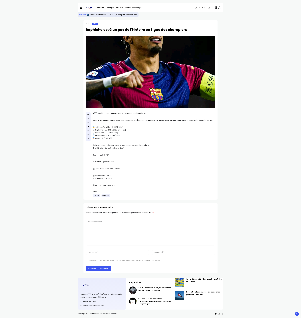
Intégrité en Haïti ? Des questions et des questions (110, 15)
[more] (88, 139)
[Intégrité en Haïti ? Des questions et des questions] (88, 15)
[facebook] (88, 114)
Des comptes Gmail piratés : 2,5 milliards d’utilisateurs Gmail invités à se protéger (154, 301)
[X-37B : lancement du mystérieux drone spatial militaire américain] (133, 290)
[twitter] (88, 118)
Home (88, 24)
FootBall (96, 196)
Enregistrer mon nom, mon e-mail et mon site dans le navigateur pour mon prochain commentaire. (124, 260)
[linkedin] (88, 130)
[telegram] (88, 126)
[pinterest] (88, 122)
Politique (82, 15)
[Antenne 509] (89, 7)
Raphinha (105, 196)
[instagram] (222, 314)
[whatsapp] (88, 134)
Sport (95, 24)
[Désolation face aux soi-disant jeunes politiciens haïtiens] (179, 295)
